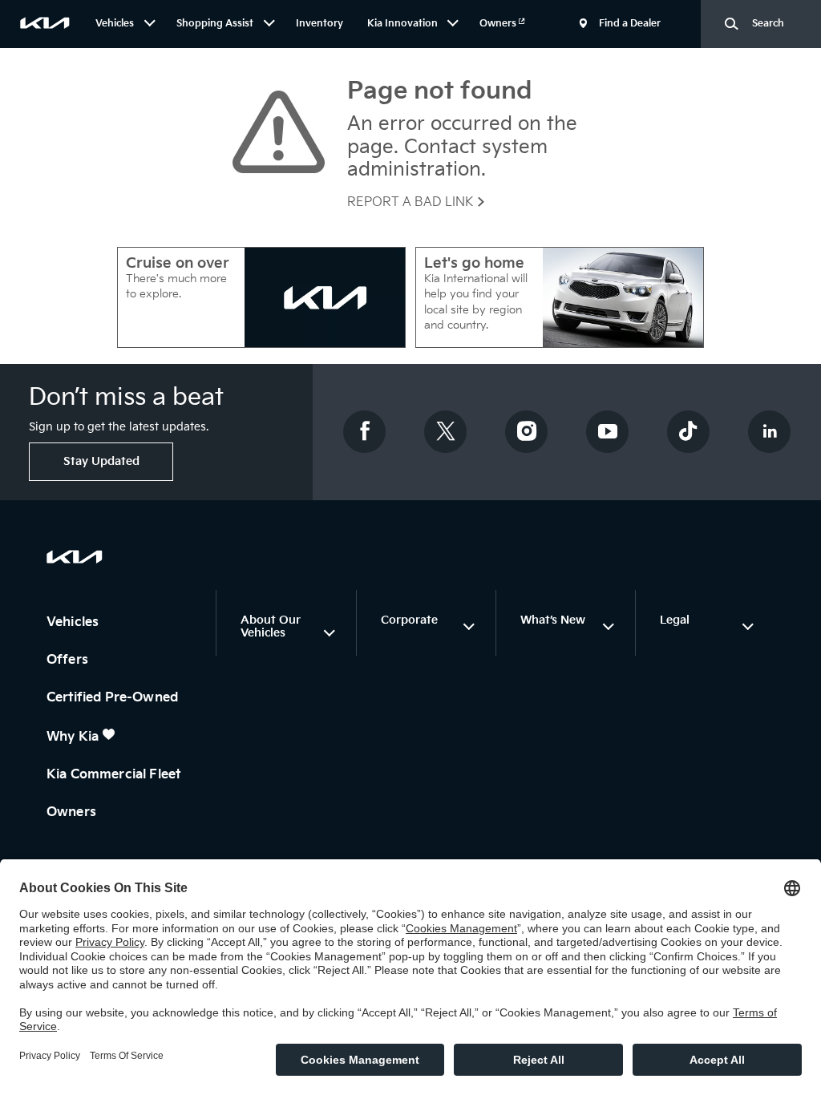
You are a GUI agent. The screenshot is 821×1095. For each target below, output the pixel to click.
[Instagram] (526, 432)
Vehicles (74, 622)
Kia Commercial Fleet (115, 774)
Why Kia (74, 737)
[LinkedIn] (769, 432)
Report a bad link (411, 202)
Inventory (319, 24)
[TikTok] (688, 432)
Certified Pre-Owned (114, 697)
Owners (499, 24)
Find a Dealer (630, 24)
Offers (69, 660)
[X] (445, 432)
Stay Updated (101, 461)
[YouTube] (607, 432)
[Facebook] (364, 432)
